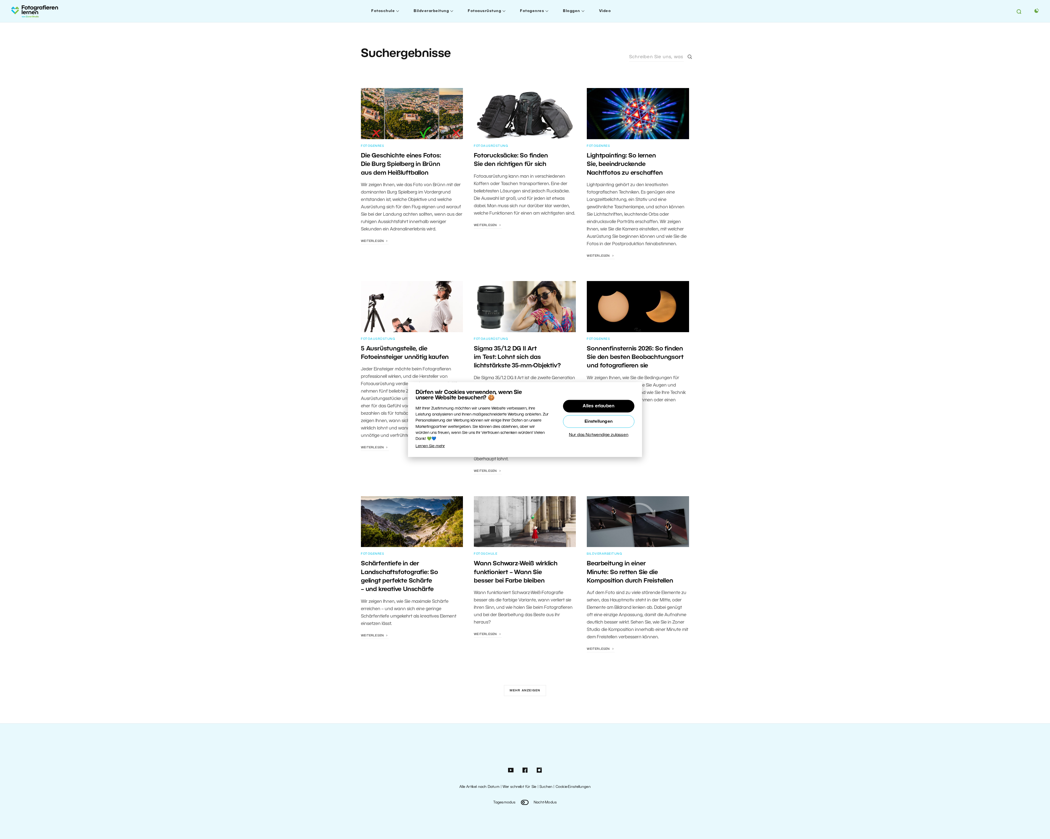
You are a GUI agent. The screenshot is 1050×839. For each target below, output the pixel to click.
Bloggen (571, 11)
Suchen (545, 786)
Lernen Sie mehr (430, 446)
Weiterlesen (373, 241)
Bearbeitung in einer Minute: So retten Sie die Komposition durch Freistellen (630, 572)
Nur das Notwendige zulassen (598, 435)
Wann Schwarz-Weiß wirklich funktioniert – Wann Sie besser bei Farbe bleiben (516, 572)
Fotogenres (532, 11)
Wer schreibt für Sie (519, 786)
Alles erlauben (598, 406)
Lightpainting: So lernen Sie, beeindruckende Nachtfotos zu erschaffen (625, 164)
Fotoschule (383, 11)
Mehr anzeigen (525, 690)
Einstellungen (598, 421)
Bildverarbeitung (431, 11)
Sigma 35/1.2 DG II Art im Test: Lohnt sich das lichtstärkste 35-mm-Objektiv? (517, 357)
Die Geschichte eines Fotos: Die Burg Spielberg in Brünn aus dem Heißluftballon (401, 164)
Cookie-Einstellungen (573, 786)
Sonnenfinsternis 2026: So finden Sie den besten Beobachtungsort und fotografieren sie (635, 357)
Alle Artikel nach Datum (479, 786)
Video (605, 11)
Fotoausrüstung (484, 11)
